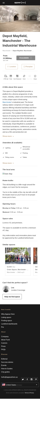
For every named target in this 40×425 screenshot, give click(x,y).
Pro (2, 327)
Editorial (4, 359)
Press (3, 346)
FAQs (3, 349)
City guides (5, 372)
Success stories (7, 362)
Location (12, 66)
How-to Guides (6, 369)
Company (5, 336)
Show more (7, 136)
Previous (3, 18)
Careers (4, 343)
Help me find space (12, 296)
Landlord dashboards (9, 324)
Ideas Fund (5, 340)
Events (3, 365)
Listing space (6, 317)
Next (37, 18)
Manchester (7, 50)
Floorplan (29, 66)
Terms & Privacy (29, 393)
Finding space (6, 320)
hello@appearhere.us (9, 377)
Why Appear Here (8, 314)
